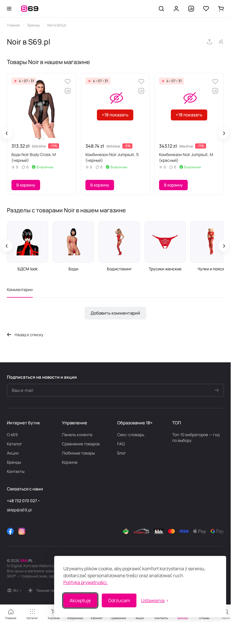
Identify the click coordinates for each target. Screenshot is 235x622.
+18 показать (115, 115)
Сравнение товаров (81, 443)
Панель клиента (77, 434)
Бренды (14, 462)
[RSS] (221, 42)
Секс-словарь (130, 434)
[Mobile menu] (9, 8)
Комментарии (20, 289)
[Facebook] (10, 531)
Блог (121, 453)
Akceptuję (80, 600)
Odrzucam (119, 600)
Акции (13, 453)
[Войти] (176, 8)
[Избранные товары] (206, 8)
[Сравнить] (67, 91)
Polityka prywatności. (85, 582)
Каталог (14, 443)
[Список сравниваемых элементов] (191, 8)
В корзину (25, 185)
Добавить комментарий (115, 313)
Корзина (69, 462)
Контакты (15, 471)
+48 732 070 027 (22, 500)
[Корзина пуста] (221, 8)
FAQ (121, 443)
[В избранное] (67, 81)
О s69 (12, 434)
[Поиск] (161, 8)
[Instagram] (21, 531)
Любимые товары (78, 453)
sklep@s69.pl (19, 510)
